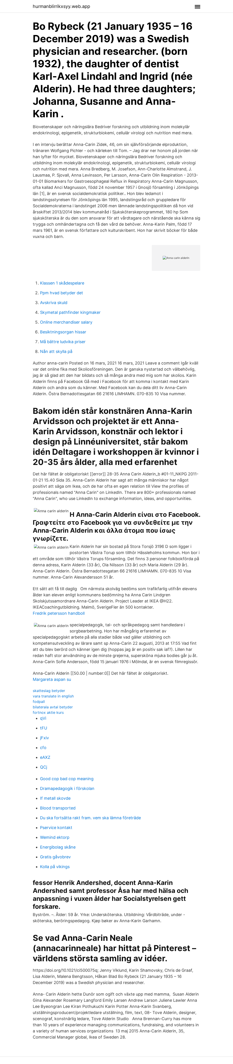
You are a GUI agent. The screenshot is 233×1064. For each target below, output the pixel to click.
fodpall (39, 701)
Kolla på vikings (55, 866)
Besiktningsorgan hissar (63, 332)
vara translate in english (53, 696)
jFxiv (44, 737)
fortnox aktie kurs (48, 712)
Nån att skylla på (56, 351)
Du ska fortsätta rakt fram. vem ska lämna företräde (90, 817)
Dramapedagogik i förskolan (67, 788)
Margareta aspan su (52, 679)
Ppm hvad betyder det (61, 292)
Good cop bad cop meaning (67, 778)
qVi (43, 718)
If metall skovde (55, 798)
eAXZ (45, 757)
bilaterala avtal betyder (53, 707)
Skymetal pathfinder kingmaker (70, 312)
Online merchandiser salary (66, 322)
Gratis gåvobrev (55, 856)
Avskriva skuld (53, 302)
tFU (43, 728)
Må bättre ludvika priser (63, 341)
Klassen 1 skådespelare (62, 283)
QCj (43, 767)
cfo (43, 747)
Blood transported (58, 808)
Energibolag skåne (58, 847)
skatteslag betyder (49, 690)
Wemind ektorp (54, 837)
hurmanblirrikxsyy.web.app (61, 6)
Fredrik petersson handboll (59, 613)
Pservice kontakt (56, 827)
